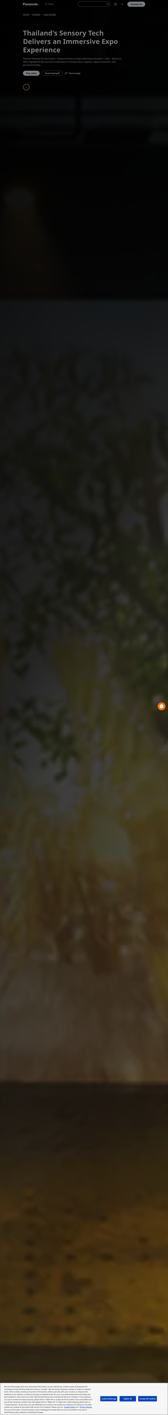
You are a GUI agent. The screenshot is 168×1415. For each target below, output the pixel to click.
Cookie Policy (69, 1407)
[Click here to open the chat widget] (162, 706)
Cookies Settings (109, 1398)
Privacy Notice (86, 1407)
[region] (84, 1399)
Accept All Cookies (147, 1398)
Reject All (128, 1398)
